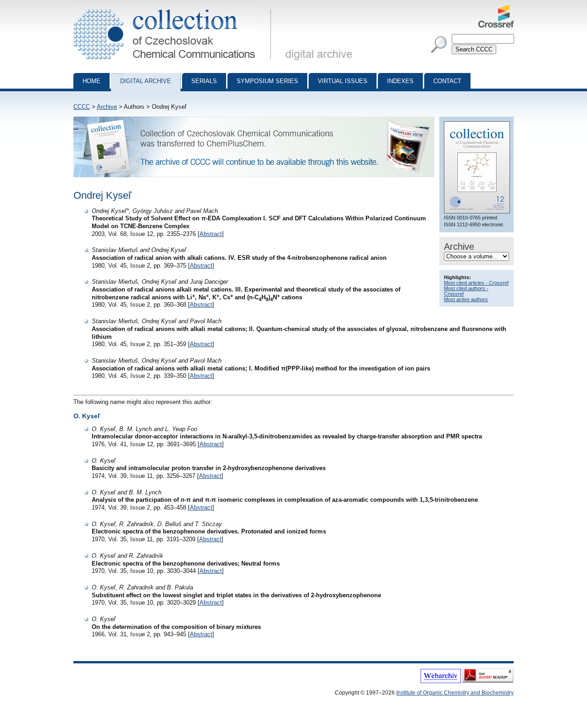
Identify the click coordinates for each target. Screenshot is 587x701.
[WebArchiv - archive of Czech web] (441, 681)
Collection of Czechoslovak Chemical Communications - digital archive (175, 8)
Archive (107, 106)
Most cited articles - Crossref (476, 283)
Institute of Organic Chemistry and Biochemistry (455, 692)
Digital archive (145, 81)
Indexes (400, 81)
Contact (447, 81)
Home (91, 81)
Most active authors (466, 299)
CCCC (81, 106)
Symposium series (267, 81)
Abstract (210, 233)
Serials (204, 81)
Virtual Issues (342, 81)
